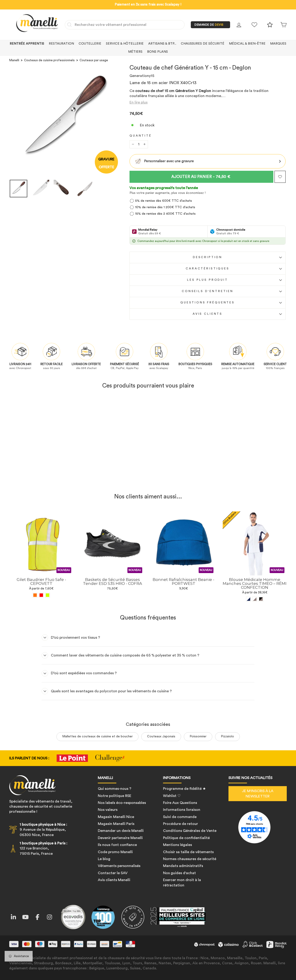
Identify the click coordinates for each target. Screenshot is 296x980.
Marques (278, 43)
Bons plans (157, 51)
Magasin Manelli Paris (116, 824)
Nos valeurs (107, 810)
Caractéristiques (207, 268)
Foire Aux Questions (180, 803)
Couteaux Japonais (161, 736)
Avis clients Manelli (114, 880)
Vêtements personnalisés (119, 866)
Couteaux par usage (94, 60)
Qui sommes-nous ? (114, 789)
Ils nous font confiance (117, 845)
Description (207, 257)
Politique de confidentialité (186, 838)
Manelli (14, 60)
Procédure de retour (180, 824)
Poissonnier (198, 736)
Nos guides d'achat (179, 873)
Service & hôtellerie (125, 43)
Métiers (135, 51)
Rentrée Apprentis (27, 43)
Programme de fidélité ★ (184, 789)
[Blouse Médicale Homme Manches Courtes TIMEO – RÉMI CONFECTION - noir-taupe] (261, 599)
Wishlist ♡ (172, 796)
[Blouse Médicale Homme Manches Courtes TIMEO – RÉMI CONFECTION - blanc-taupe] (255, 599)
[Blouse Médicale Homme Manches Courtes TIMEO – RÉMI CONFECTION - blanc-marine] (248, 599)
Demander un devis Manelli (121, 831)
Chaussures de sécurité (202, 43)
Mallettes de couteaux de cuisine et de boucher (97, 736)
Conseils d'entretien (207, 291)
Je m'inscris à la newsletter (257, 793)
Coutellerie (90, 43)
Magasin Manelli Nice (116, 817)
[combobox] (125, 24)
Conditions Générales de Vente (189, 831)
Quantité (141, 135)
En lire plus (139, 102)
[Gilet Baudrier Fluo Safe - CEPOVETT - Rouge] (41, 595)
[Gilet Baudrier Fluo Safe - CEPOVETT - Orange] (35, 595)
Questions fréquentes (207, 302)
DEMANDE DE (209, 24)
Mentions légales (177, 845)
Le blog (104, 859)
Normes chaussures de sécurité (189, 859)
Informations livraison (181, 810)
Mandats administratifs (183, 866)
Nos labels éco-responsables (122, 803)
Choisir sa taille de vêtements (188, 852)
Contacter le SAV (113, 873)
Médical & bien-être (247, 43)
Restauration (61, 43)
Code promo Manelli (115, 852)
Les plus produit (207, 279)
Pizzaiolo (227, 736)
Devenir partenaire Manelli (120, 838)
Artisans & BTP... (162, 43)
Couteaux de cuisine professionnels (49, 60)
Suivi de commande (180, 817)
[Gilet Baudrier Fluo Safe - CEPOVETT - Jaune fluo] (47, 595)
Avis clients (207, 313)
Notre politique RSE (114, 796)
